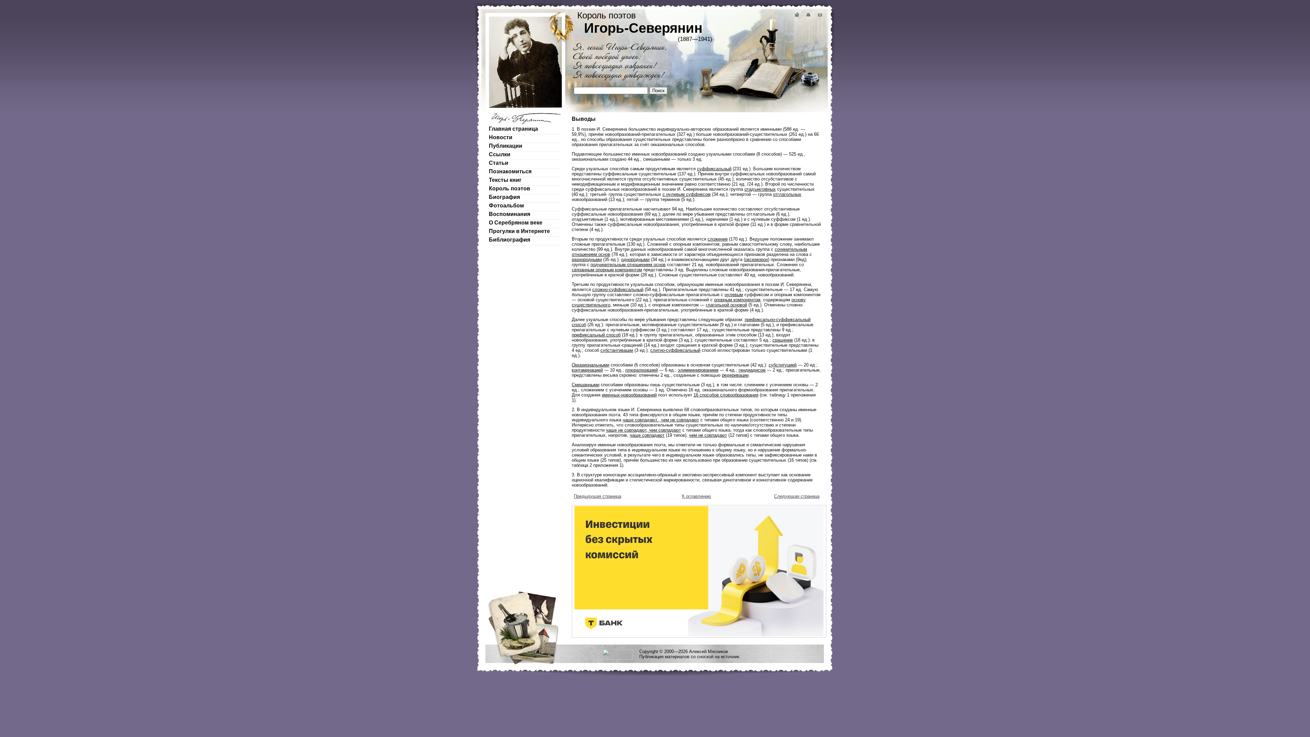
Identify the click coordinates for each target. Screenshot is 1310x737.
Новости (500, 137)
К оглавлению (696, 496)
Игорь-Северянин (643, 27)
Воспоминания (509, 214)
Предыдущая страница (597, 496)
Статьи (498, 163)
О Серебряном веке (515, 223)
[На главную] (796, 15)
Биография (504, 197)
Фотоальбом (506, 205)
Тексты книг (505, 180)
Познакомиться (510, 171)
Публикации (505, 146)
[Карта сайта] (808, 15)
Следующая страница (796, 496)
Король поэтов (509, 188)
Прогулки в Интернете (519, 231)
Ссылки (499, 154)
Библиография (509, 240)
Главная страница (513, 129)
